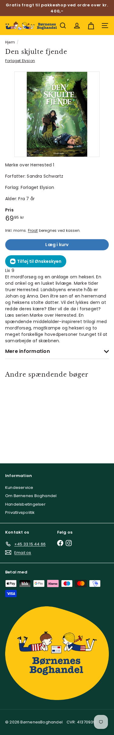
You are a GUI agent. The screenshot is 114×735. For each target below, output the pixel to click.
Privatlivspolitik (20, 512)
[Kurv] (91, 25)
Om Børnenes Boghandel (31, 496)
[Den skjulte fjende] (25, 416)
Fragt (33, 230)
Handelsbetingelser (25, 504)
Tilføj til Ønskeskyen (39, 261)
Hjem (10, 42)
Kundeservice (19, 487)
